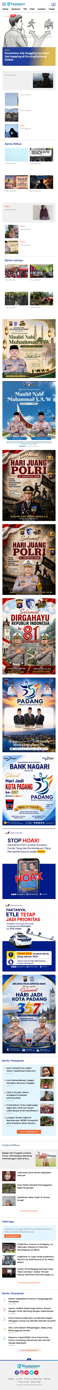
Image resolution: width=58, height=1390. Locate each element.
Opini (7, 50)
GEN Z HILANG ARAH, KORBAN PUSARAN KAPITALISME (17, 1095)
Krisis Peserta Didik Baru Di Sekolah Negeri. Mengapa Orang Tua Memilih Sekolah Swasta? (32, 1319)
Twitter (32, 1376)
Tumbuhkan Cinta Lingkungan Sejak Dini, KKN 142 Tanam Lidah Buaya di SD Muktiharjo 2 (22, 1108)
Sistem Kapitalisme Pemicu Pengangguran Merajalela (30, 1300)
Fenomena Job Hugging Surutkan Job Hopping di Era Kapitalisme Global (27, 56)
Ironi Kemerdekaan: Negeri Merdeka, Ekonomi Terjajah (20, 1081)
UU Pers (19, 1379)
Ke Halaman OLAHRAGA (28, 1283)
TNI (25, 9)
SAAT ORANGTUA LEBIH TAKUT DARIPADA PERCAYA (20, 1069)
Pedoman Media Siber (33, 1379)
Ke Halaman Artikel (28, 1211)
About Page (42, 1372)
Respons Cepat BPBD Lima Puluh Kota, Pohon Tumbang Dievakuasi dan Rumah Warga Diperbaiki (29, 1340)
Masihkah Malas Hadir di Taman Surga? (33, 1198)
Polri (32, 9)
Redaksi (11, 1379)
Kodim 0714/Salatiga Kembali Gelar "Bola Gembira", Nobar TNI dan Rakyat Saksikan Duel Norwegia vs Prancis (35, 1272)
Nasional (16, 9)
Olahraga (8, 1221)
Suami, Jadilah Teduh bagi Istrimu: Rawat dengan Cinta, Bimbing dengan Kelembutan (31, 1309)
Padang (53, 9)
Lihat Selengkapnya (28, 1132)
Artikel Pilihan (11, 1145)
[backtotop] (29, 1360)
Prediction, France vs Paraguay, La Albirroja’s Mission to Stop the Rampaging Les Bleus (35, 1247)
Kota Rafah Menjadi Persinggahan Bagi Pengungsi (34, 1186)
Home (5, 9)
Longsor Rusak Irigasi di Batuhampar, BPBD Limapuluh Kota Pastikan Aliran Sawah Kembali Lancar (22, 1120)
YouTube (38, 1376)
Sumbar (42, 9)
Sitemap (47, 1379)
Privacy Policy (23, 1382)
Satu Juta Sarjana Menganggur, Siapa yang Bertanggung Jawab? (30, 1329)
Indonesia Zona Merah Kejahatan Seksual (34, 1174)
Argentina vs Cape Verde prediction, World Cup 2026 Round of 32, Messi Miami (35, 1259)
